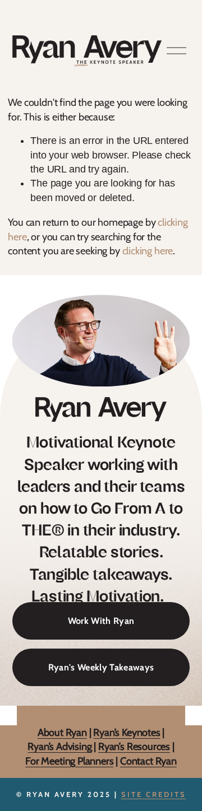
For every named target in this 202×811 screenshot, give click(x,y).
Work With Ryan (101, 621)
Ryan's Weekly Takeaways (101, 667)
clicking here (147, 250)
